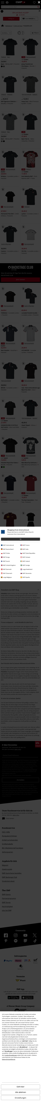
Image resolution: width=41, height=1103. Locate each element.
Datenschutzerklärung (8, 1059)
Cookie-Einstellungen (11, 1055)
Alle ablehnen (20, 1092)
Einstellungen (20, 1098)
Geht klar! (20, 1087)
